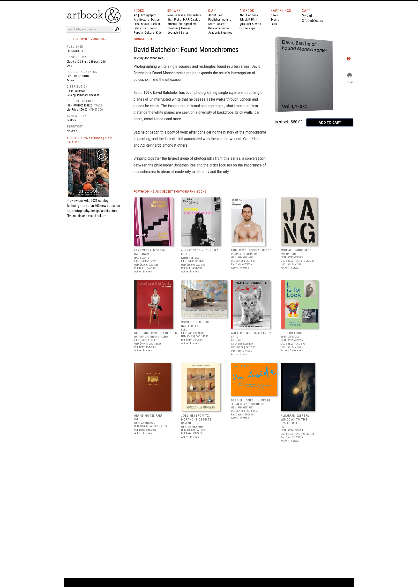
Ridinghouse (75, 51)
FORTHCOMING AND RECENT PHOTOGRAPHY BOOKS (170, 191)
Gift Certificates (312, 21)
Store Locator (216, 24)
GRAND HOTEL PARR (148, 415)
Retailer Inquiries (218, 28)
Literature (140, 28)
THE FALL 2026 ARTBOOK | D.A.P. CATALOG (89, 140)
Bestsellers (194, 15)
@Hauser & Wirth (250, 24)
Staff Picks (174, 19)
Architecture (141, 19)
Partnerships (247, 28)
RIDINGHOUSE (143, 39)
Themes (185, 28)
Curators (173, 28)
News (274, 15)
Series (184, 32)
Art (135, 15)
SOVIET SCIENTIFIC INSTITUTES (195, 324)
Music (145, 24)
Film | (137, 24)
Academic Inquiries (220, 32)
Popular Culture (144, 32)
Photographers (187, 24)
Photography (148, 15)
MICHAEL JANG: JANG (296, 250)
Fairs (274, 24)
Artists (171, 24)
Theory (152, 28)
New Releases (176, 15)
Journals (173, 32)
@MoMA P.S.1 (248, 19)
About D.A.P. (215, 15)
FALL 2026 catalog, (96, 201)
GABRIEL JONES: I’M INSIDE (251, 400)
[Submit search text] (116, 29)
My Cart (307, 15)
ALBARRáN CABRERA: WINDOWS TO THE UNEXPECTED (295, 419)
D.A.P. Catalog (191, 19)
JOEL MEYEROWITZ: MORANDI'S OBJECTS (196, 417)
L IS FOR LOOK (291, 333)
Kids (159, 32)
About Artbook (248, 15)
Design (155, 19)
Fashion (156, 24)
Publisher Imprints (219, 19)
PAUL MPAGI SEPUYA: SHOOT (251, 250)
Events (275, 19)
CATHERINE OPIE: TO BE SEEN (155, 333)
